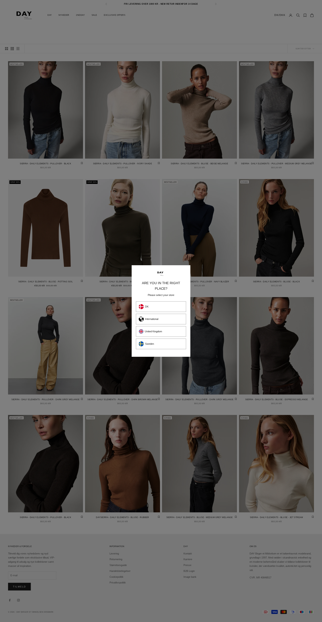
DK (147, 306)
